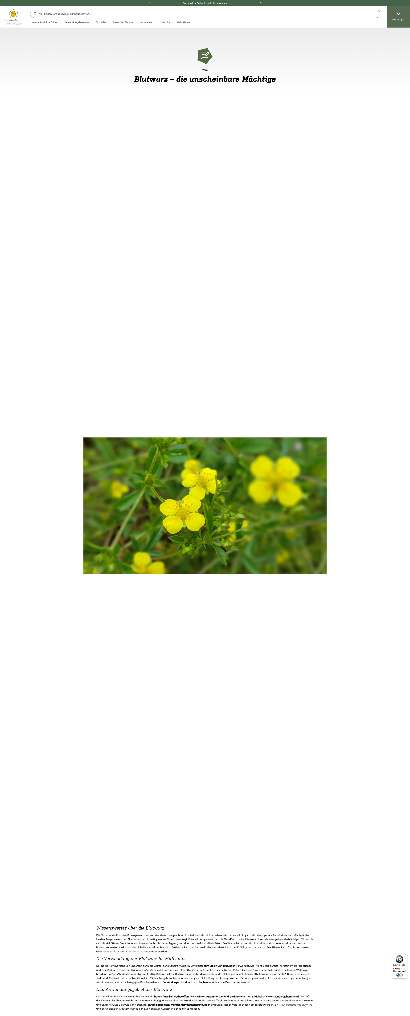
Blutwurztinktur (109, 951)
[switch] (399, 975)
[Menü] (405, 955)
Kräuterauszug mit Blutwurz (295, 1004)
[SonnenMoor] (14, 17)
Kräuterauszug (134, 951)
